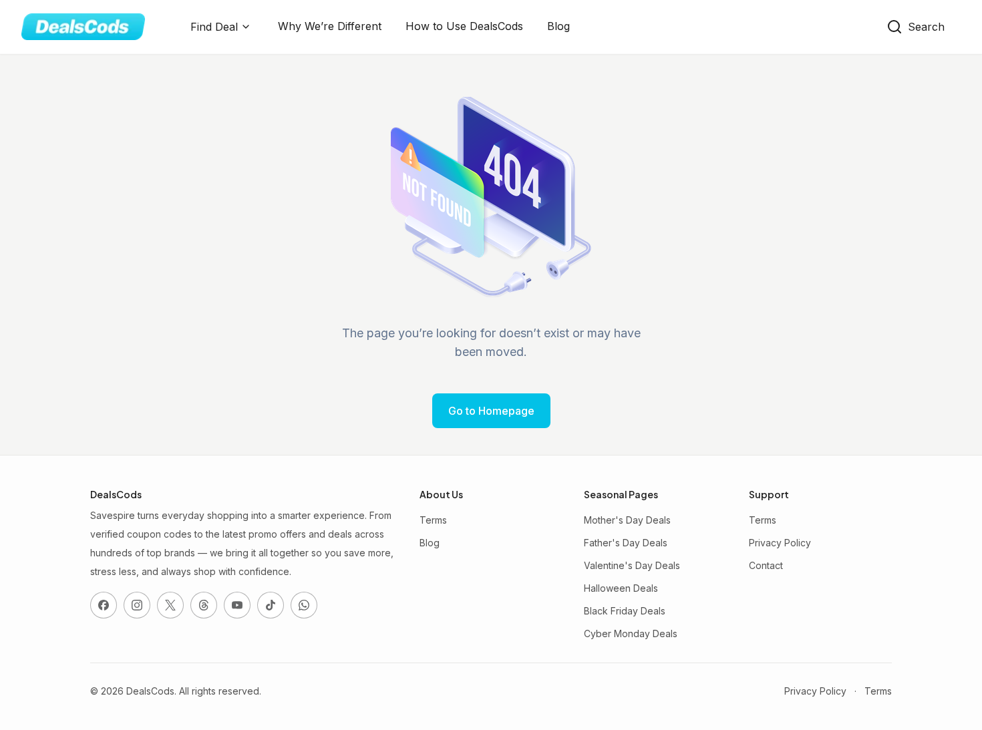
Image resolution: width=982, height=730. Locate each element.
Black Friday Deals (624, 610)
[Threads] (203, 605)
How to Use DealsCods (464, 26)
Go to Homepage (491, 410)
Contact (766, 565)
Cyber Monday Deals (630, 633)
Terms (433, 520)
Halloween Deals (621, 588)
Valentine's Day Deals (632, 565)
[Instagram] (137, 605)
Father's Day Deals (625, 542)
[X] (170, 605)
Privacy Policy (780, 542)
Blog (558, 26)
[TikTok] (270, 605)
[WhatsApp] (304, 605)
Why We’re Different (329, 26)
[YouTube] (237, 605)
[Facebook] (103, 605)
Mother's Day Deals (627, 520)
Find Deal (214, 26)
